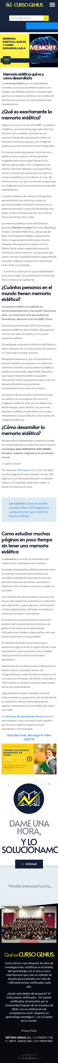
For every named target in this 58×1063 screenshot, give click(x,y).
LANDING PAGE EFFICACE (29, 1055)
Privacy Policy (29, 1030)
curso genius (28, 4)
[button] (52, 4)
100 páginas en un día (29, 470)
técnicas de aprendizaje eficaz (24, 716)
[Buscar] (46, 18)
